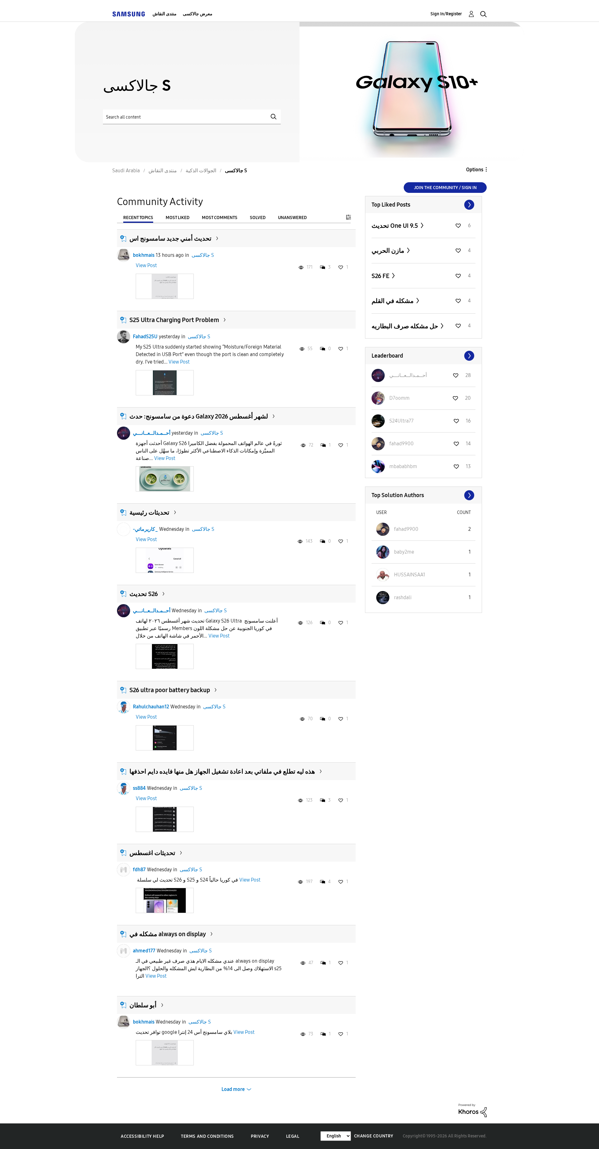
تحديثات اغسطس (152, 853)
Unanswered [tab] (292, 217)
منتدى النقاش (165, 14)
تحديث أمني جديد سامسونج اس (170, 238)
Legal (293, 1136)
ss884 (139, 788)
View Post (146, 265)
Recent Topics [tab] (138, 217)
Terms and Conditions (207, 1136)
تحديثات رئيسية (149, 512)
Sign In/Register (446, 14)
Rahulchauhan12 (151, 707)
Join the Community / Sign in (445, 187)
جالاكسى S (203, 255)
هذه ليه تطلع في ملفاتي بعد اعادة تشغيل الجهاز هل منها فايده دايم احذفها (222, 771)
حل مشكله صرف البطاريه (405, 326)
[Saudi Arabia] (128, 14)
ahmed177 (144, 951)
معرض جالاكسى (197, 14)
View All (423, 204)
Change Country (373, 1136)
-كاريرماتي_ (145, 529)
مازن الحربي (389, 250)
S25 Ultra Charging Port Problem (174, 320)
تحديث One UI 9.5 (395, 225)
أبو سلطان (143, 1005)
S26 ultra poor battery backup (169, 690)
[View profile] (123, 255)
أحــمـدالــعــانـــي (151, 433)
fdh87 (139, 870)
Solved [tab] (257, 217)
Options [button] (474, 170)
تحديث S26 (143, 594)
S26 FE (381, 276)
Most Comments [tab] (219, 217)
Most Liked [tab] (177, 217)
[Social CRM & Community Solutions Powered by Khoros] (473, 1110)
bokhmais (143, 255)
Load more (233, 1089)
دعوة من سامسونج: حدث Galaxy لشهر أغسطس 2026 (198, 416)
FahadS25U (145, 337)
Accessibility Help (142, 1136)
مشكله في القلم (393, 301)
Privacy (260, 1136)
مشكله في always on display (167, 934)
